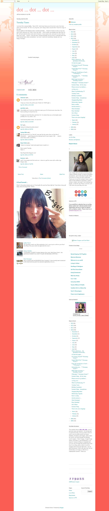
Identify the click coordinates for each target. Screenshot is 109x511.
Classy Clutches (28, 251)
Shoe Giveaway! (28, 259)
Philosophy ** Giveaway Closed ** (80, 82)
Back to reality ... (76, 104)
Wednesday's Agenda (77, 102)
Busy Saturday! (75, 111)
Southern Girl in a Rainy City (78, 288)
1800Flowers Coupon (74, 482)
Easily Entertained (75, 272)
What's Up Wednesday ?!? (78, 91)
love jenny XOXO (75, 281)
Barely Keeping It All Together (79, 254)
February (74, 122)
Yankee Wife (23, 132)
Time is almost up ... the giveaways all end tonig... (78, 60)
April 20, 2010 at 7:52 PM (26, 164)
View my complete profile (75, 24)
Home (41, 174)
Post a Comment (23, 167)
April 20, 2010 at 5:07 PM (26, 155)
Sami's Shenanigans (76, 291)
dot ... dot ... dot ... (35, 9)
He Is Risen (74, 113)
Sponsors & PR (73, 497)
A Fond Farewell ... (22, 182)
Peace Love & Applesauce (77, 294)
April (73, 57)
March (74, 120)
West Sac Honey (75, 275)
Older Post (62, 174)
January (74, 124)
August (74, 49)
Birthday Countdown (77, 95)
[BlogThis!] (31, 90)
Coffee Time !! (27, 243)
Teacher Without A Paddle (77, 285)
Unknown (22, 97)
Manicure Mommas (76, 257)
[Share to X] (32, 90)
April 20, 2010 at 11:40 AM (26, 121)
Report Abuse (73, 143)
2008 (72, 129)
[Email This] (29, 90)
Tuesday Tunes (75, 93)
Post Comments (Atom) (45, 178)
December (74, 40)
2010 (72, 38)
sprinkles (22, 108)
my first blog (72, 137)
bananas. (22, 158)
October (74, 44)
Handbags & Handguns (77, 266)
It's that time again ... (77, 63)
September (75, 46)
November (74, 42)
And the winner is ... (77, 106)
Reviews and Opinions (74, 139)
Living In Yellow (75, 263)
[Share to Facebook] (34, 90)
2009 (72, 127)
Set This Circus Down (76, 269)
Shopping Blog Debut (77, 100)
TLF (21, 125)
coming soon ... (75, 89)
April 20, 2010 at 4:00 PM (26, 139)
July (73, 51)
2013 (72, 32)
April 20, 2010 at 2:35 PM (26, 129)
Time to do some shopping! (78, 117)
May (73, 55)
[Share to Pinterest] (35, 90)
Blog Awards (72, 495)
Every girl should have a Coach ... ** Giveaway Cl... (80, 73)
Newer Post (21, 174)
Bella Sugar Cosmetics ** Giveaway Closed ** (78, 80)
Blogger (61, 507)
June (73, 53)
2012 (72, 34)
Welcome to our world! (77, 260)
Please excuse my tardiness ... (79, 87)
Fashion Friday (75, 115)
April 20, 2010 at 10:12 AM (27, 105)
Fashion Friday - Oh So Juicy (79, 85)
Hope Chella (23, 143)
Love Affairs (72, 493)
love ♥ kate (73, 278)
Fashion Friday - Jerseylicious (79, 98)
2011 (72, 36)
